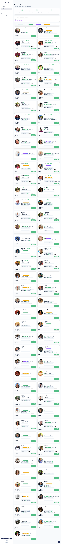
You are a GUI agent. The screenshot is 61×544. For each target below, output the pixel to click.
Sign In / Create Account (6, 538)
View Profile (33, 36)
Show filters (18, 19)
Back (16, 2)
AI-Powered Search (19, 20)
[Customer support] (59, 542)
